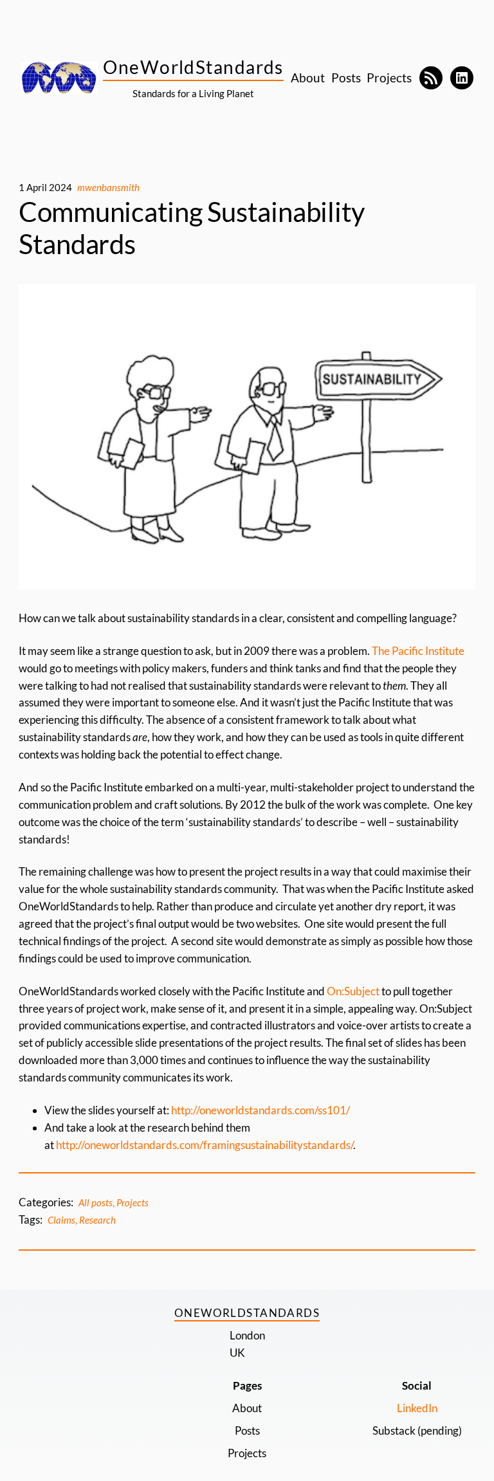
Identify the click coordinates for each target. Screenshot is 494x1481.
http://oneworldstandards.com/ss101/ (260, 1110)
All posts (95, 1202)
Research (97, 1220)
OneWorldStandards (193, 67)
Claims (61, 1220)
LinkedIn (417, 1408)
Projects (132, 1202)
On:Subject (353, 991)
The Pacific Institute (418, 651)
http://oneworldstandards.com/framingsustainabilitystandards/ (204, 1145)
